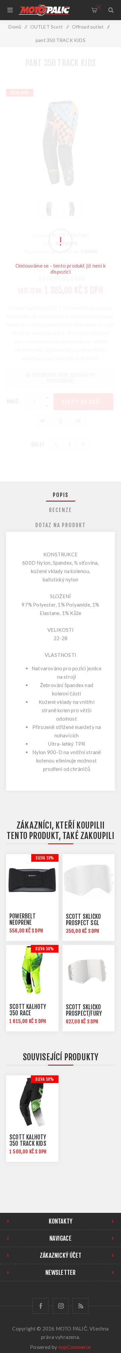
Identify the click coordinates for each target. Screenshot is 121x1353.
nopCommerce (74, 1347)
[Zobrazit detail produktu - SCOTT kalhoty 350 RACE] (32, 971)
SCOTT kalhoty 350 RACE (27, 1010)
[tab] (60, 495)
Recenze (60, 510)
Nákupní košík (98, 7)
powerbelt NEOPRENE (22, 919)
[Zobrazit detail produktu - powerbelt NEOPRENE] (32, 880)
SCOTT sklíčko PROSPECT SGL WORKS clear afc (86, 923)
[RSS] (80, 1306)
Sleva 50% (44, 948)
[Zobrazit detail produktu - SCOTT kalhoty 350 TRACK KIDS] (32, 1101)
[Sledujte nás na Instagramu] (61, 1306)
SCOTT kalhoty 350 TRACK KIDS (27, 1140)
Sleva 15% (45, 857)
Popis (61, 495)
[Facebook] (40, 1306)
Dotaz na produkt (60, 525)
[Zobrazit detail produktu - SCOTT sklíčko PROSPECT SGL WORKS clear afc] (89, 880)
